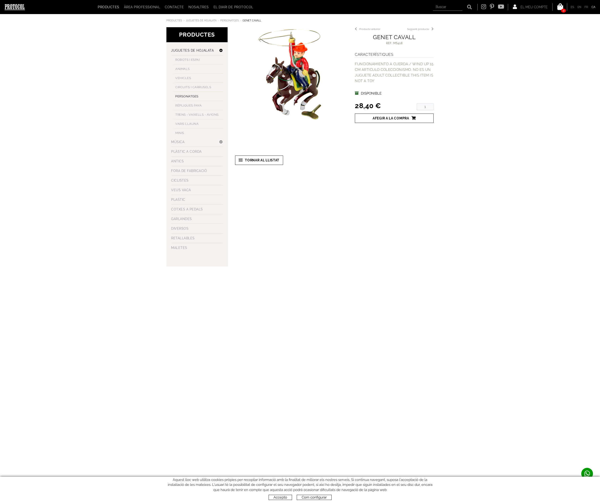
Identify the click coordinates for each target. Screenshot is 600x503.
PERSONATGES (229, 20)
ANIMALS (182, 69)
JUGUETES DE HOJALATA (201, 20)
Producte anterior (369, 29)
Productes (174, 20)
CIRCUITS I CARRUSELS (193, 87)
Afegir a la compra (391, 118)
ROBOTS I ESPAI (187, 59)
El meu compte (534, 7)
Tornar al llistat (262, 160)
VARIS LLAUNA (187, 124)
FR (586, 7)
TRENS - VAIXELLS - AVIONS (197, 114)
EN (579, 7)
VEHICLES (183, 78)
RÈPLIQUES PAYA (188, 105)
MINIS (179, 133)
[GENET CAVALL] (290, 74)
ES (572, 7)
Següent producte (418, 29)
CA (594, 7)
